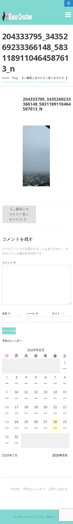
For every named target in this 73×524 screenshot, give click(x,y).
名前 (6, 313)
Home (5, 78)
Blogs (15, 78)
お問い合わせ (58, 489)
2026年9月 (60, 455)
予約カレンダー (34, 489)
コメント (9, 262)
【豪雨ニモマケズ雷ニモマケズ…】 (44, 78)
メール (32, 313)
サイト (56, 313)
